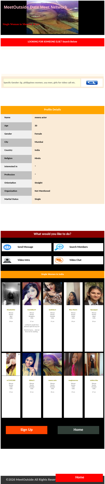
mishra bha (94, 380)
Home (78, 430)
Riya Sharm (73, 309)
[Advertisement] (52, 219)
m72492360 (11, 380)
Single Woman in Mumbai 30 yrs (21, 24)
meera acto (52, 380)
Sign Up (27, 430)
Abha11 (32, 380)
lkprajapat (94, 309)
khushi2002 (11, 309)
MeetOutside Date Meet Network (35, 7)
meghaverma (73, 380)
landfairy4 (52, 309)
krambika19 (32, 309)
